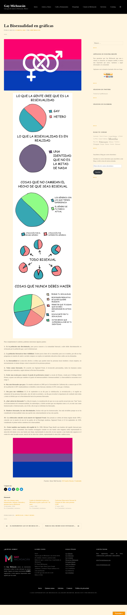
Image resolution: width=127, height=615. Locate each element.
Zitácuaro (117, 144)
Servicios (103, 7)
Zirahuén (112, 144)
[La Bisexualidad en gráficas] (42, 40)
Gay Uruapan (69, 558)
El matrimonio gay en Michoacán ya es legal (26, 526)
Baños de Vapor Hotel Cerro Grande (45, 566)
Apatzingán (96, 136)
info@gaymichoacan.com (103, 560)
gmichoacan (35, 30)
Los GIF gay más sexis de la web (44, 572)
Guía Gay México (70, 564)
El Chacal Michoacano (41, 564)
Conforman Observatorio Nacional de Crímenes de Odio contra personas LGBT (65, 502)
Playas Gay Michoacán (71, 560)
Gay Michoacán (14, 6)
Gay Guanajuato (70, 566)
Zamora (107, 144)
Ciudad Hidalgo (112, 136)
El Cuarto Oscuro (68, 481)
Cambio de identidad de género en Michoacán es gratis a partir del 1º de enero (39, 502)
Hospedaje (75, 7)
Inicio (36, 7)
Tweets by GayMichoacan (100, 93)
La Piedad (120, 136)
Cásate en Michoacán (89, 7)
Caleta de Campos (103, 136)
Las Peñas (95, 138)
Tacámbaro (117, 141)
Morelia (113, 138)
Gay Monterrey (69, 570)
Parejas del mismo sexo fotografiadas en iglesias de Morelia (63, 526)
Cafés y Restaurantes (61, 7)
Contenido (78, 481)
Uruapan (96, 144)
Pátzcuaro (103, 142)
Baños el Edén (39, 575)
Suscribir (97, 172)
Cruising (113, 7)
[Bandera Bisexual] (42, 457)
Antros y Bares (46, 7)
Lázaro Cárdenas (103, 139)
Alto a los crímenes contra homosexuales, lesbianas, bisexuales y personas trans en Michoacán (14, 502)
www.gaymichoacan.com (103, 564)
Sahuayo (111, 142)
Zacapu (102, 144)
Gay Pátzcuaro (69, 555)
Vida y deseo (29, 515)
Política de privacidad (82, 588)
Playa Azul (95, 141)
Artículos (19, 515)
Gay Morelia (69, 553)
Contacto (69, 588)
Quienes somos (49, 588)
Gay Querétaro (69, 572)
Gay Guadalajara (70, 568)
